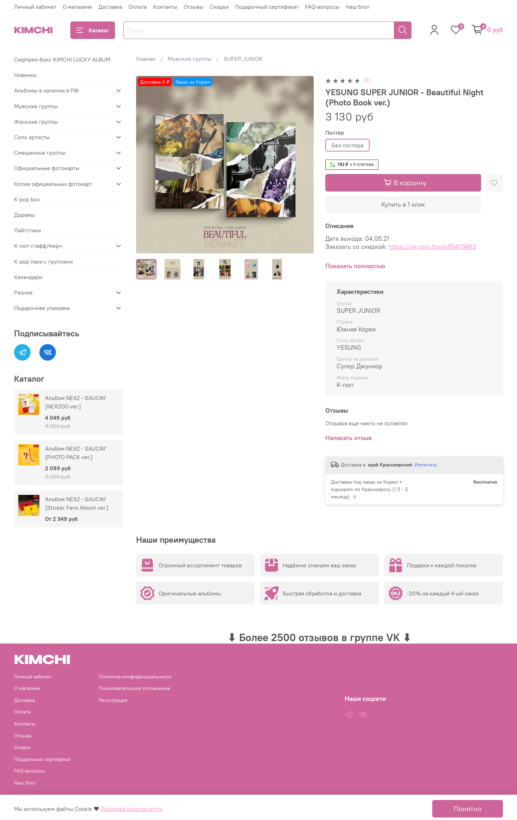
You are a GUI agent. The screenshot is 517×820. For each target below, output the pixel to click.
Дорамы (24, 214)
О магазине (77, 6)
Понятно (467, 808)
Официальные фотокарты (46, 168)
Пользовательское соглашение (134, 688)
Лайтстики (27, 230)
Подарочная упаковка (42, 307)
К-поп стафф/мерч (38, 245)
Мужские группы (189, 58)
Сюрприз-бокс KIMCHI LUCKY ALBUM (62, 59)
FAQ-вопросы (322, 6)
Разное (23, 292)
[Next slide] (302, 164)
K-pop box (27, 199)
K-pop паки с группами (43, 261)
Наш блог (358, 6)
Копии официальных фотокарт (53, 183)
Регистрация (113, 700)
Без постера (347, 145)
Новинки (25, 74)
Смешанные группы (39, 152)
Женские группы (36, 121)
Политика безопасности (131, 808)
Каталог (99, 30)
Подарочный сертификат (267, 6)
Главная (145, 58)
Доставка (110, 6)
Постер (334, 132)
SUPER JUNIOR (243, 58)
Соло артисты (32, 137)
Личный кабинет (35, 6)
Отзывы (193, 6)
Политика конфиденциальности (135, 676)
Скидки (219, 6)
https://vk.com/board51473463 (432, 247)
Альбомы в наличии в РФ (46, 90)
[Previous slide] (147, 164)
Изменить (425, 464)
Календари (28, 276)
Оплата (137, 6)
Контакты (165, 6)
